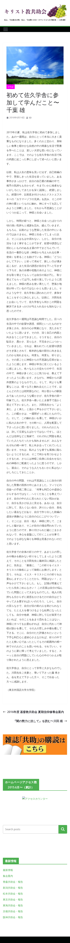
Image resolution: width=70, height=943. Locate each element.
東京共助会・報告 (13, 899)
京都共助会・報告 (13, 911)
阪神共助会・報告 (13, 917)
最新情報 (8, 870)
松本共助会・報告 (13, 893)
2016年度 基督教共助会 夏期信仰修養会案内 (35, 712)
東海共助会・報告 (13, 905)
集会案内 (8, 876)
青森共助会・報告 (13, 881)
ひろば (10, 86)
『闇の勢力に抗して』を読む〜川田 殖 (38, 721)
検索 (63, 829)
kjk (30, 117)
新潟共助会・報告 (13, 887)
